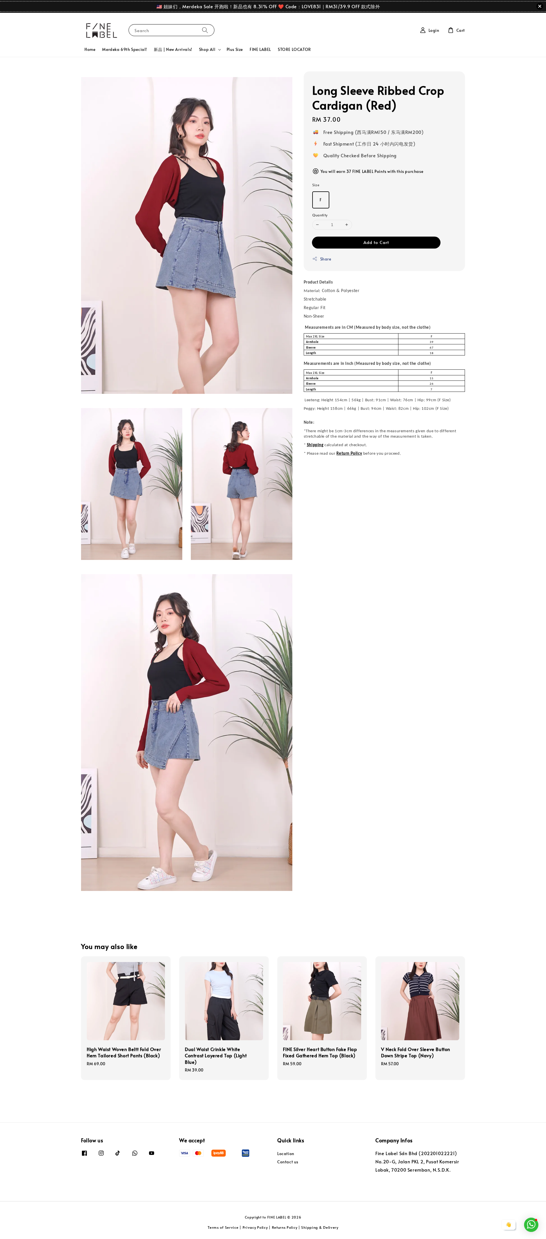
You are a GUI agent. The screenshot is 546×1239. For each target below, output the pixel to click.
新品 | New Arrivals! (173, 49)
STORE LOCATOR (294, 49)
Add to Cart (376, 242)
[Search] (205, 30)
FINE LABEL (260, 49)
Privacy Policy (255, 1227)
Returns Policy (284, 1227)
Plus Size (235, 49)
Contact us (287, 1161)
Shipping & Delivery (319, 1227)
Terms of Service (223, 1227)
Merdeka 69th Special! (124, 49)
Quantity (320, 215)
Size (316, 184)
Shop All (207, 49)
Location (285, 1153)
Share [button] (325, 259)
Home (89, 49)
